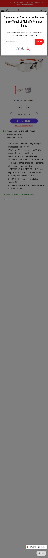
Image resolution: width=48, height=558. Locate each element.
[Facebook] (18, 49)
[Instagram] (23, 49)
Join (39, 42)
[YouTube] (28, 49)
